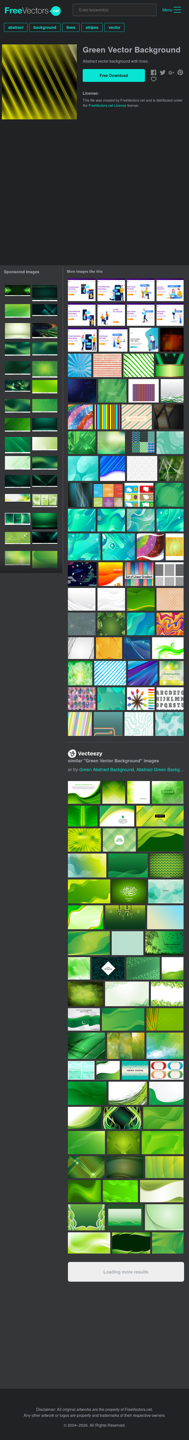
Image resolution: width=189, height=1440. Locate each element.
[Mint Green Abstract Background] (83, 468)
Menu (167, 10)
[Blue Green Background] (118, 546)
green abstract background (106, 769)
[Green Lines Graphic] (171, 468)
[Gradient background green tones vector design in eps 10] (17, 559)
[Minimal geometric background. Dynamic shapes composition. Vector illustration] (17, 312)
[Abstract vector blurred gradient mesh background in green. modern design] (17, 407)
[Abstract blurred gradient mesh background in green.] (17, 350)
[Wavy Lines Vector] (175, 546)
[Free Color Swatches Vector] (141, 698)
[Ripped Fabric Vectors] (108, 495)
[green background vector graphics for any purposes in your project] (81, 1070)
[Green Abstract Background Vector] (168, 648)
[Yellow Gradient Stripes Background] (109, 648)
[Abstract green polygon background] (138, 792)
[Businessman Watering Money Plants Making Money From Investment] (143, 340)
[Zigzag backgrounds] (141, 442)
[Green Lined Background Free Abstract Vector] (171, 673)
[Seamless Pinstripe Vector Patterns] (169, 574)
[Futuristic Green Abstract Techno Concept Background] (81, 442)
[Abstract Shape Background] (143, 673)
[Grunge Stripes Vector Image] (139, 365)
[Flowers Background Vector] (79, 365)
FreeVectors (33, 11)
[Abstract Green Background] (112, 390)
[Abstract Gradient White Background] (111, 599)
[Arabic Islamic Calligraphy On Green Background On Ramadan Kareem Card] (129, 891)
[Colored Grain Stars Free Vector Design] (80, 416)
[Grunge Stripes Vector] (110, 673)
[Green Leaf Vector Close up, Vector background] (83, 816)
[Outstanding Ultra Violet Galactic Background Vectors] (82, 574)
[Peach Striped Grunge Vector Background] (170, 599)
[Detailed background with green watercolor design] (79, 968)
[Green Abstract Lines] (172, 390)
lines (70, 27)
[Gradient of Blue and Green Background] (141, 624)
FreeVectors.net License (107, 105)
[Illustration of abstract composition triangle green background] (167, 865)
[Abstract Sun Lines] (110, 574)
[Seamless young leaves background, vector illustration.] (167, 994)
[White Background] (142, 468)
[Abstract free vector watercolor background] (168, 792)
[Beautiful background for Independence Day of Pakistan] (84, 1019)
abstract (15, 27)
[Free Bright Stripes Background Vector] (107, 416)
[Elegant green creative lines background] (113, 792)
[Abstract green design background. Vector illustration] (17, 445)
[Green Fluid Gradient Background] (169, 495)
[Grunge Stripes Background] (107, 365)
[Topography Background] (139, 724)
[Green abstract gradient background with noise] (17, 369)
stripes (92, 27)
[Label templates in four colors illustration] (167, 1070)
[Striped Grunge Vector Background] (81, 624)
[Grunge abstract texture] (135, 1070)
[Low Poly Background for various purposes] (165, 1046)
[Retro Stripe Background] (108, 724)
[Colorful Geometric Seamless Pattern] (81, 698)
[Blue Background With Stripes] (112, 468)
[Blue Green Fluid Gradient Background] (81, 520)
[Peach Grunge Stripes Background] (137, 416)
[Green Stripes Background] (170, 365)
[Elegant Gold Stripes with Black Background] (169, 416)
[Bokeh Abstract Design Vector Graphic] (80, 673)
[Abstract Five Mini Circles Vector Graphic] (150, 546)
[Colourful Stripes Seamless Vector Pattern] (143, 390)
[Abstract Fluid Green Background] (111, 698)
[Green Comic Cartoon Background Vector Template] (44, 369)
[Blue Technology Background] (82, 390)
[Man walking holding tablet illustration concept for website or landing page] (141, 314)
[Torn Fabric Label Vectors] (139, 495)
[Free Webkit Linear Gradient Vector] (139, 574)
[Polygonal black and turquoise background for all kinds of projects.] (108, 968)
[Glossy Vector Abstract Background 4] (80, 495)
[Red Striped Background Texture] (172, 340)
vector (114, 27)
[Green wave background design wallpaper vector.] (84, 792)
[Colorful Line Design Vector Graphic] (80, 724)
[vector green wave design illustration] (173, 968)
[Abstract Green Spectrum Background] (111, 442)
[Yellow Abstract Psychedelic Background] (170, 624)
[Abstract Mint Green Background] (170, 442)
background (44, 27)
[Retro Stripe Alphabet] (170, 698)
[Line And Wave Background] (137, 648)
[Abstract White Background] (81, 648)
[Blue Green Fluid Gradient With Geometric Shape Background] (170, 520)
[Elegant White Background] (81, 599)
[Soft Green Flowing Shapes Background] (17, 464)
